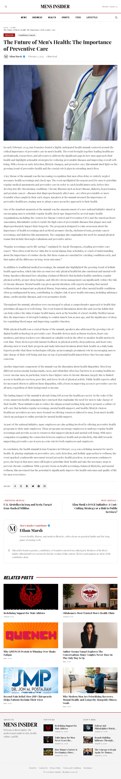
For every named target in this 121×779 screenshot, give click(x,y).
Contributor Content (27, 35)
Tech (78, 17)
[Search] (116, 17)
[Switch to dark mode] (6, 6)
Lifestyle (92, 17)
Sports (66, 17)
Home (6, 27)
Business (37, 17)
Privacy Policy (55, 768)
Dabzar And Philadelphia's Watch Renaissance (105, 727)
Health (52, 17)
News (24, 17)
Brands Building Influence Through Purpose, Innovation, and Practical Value (105, 739)
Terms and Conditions (72, 768)
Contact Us (43, 768)
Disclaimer (88, 768)
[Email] (44, 486)
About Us (32, 768)
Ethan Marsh (15, 56)
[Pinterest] (38, 486)
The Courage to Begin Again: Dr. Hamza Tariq (105, 751)
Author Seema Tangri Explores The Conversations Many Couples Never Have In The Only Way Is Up (88, 655)
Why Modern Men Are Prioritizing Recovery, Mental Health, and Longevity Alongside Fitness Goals (90, 700)
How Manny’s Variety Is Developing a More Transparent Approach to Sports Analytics (66, 751)
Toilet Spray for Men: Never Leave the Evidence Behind (65, 739)
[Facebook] (15, 486)
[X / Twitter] (21, 486)
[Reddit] (26, 486)
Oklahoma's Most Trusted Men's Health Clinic (89, 613)
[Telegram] (32, 486)
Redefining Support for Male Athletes (24, 613)
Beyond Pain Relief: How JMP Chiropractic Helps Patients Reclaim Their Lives (28, 698)
